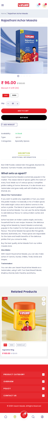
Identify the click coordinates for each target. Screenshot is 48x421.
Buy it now (24, 117)
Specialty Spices (22, 141)
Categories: (6, 141)
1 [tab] (18, 76)
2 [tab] (21, 76)
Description (24, 153)
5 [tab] (30, 76)
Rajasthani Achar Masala (19, 20)
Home (3, 13)
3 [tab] (24, 76)
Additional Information (24, 157)
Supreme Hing (8, 350)
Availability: (6, 133)
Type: (3, 137)
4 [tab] (27, 76)
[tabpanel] (24, 50)
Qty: (3, 103)
